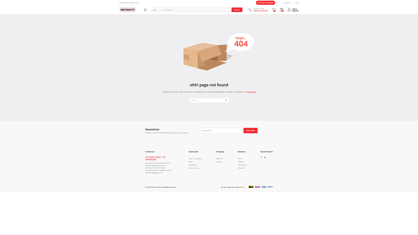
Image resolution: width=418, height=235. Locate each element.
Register (295, 11)
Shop (240, 158)
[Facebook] (261, 157)
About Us (287, 3)
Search (237, 10)
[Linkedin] (265, 157)
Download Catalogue (265, 3)
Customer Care (258, 9)
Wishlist (241, 162)
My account (242, 165)
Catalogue (192, 165)
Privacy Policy (194, 168)
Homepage (251, 92)
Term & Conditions (195, 158)
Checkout (241, 168)
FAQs (297, 3)
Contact (219, 162)
